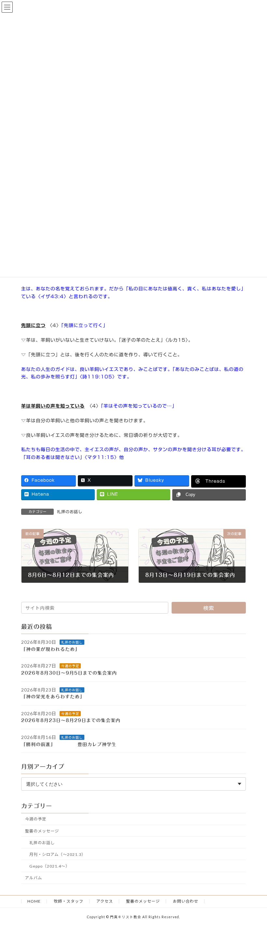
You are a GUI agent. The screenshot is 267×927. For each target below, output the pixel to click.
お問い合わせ (185, 901)
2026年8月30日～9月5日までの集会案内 (69, 673)
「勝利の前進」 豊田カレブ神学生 (73, 744)
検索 (208, 608)
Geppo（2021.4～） (49, 866)
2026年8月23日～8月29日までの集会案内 (70, 720)
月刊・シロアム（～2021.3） (57, 854)
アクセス (104, 901)
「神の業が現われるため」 (54, 649)
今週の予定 (70, 666)
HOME (34, 901)
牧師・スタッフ (68, 901)
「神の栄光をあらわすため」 (56, 697)
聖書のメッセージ (42, 831)
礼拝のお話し (69, 512)
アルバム (33, 877)
